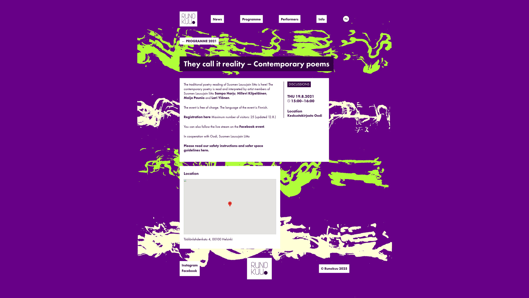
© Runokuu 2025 (334, 268)
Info (322, 19)
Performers (289, 19)
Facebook (189, 271)
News (217, 19)
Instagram (190, 265)
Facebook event (251, 126)
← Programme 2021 (199, 41)
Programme (251, 19)
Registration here (197, 117)
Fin (346, 18)
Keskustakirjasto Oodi (304, 115)
